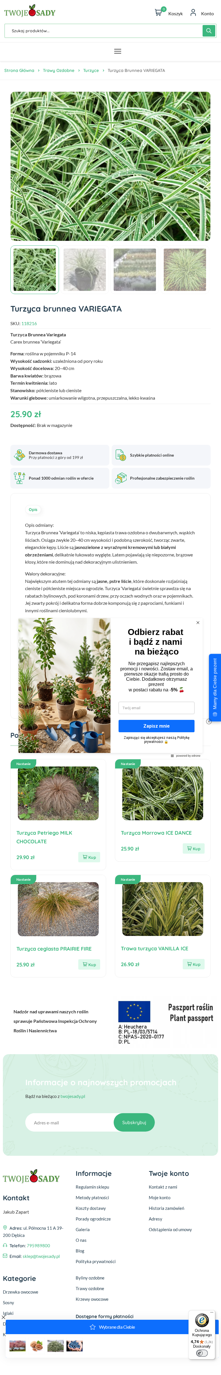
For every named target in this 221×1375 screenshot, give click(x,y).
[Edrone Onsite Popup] (110, 687)
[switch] (202, 1353)
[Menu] (211, 1313)
